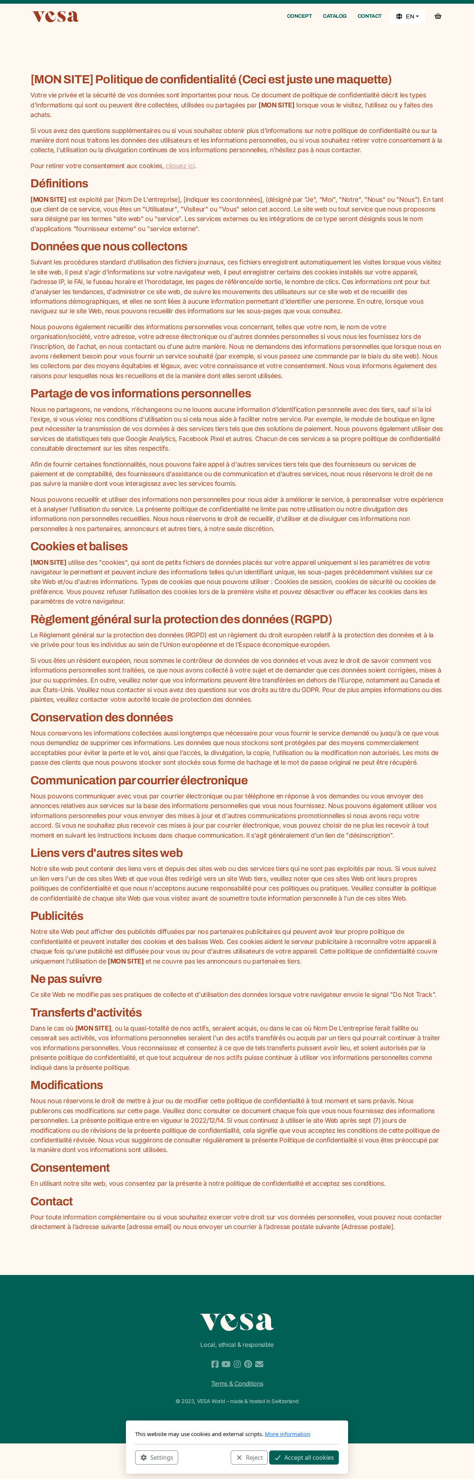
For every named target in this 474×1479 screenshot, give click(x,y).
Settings (161, 1457)
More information (287, 1434)
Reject (254, 1457)
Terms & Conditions (237, 1383)
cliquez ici (180, 166)
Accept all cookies (309, 1457)
